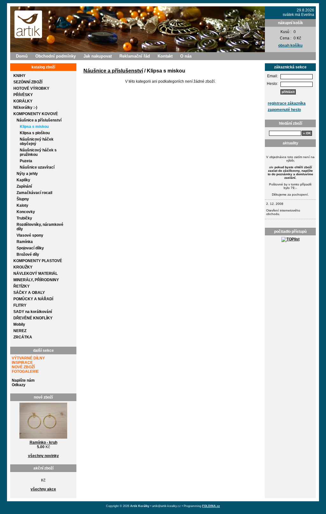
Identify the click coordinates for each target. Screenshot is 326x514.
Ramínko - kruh (43, 442)
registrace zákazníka (287, 103)
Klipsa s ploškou (35, 133)
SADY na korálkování (32, 311)
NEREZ (19, 331)
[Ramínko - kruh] (43, 439)
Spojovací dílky (30, 248)
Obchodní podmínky (55, 56)
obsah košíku (290, 45)
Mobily (19, 324)
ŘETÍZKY (21, 286)
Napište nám (23, 380)
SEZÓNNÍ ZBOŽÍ (27, 82)
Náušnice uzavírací (37, 167)
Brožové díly (28, 254)
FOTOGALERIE (25, 371)
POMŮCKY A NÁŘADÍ (33, 299)
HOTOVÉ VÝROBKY (31, 88)
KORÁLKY (22, 101)
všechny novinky (43, 456)
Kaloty (22, 205)
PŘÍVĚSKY (23, 95)
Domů (22, 56)
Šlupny (23, 199)
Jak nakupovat (97, 56)
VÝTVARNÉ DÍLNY (28, 358)
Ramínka (25, 242)
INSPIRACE (22, 362)
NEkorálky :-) (25, 107)
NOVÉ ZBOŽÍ (23, 367)
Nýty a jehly (27, 173)
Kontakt (165, 56)
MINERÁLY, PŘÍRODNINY (36, 280)
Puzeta (26, 161)
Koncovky (26, 212)
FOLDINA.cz (211, 506)
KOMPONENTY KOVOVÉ (35, 114)
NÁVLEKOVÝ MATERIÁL (35, 273)
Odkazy (18, 385)
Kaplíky (23, 180)
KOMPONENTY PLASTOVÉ (37, 261)
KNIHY (19, 75)
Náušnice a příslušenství (39, 120)
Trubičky (24, 218)
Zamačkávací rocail (34, 193)
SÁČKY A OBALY (29, 292)
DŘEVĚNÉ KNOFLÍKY (33, 318)
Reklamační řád (134, 56)
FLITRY (19, 305)
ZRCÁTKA (22, 337)
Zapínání (24, 186)
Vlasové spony (30, 235)
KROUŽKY (22, 267)
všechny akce (43, 489)
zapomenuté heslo (284, 110)
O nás (186, 56)
